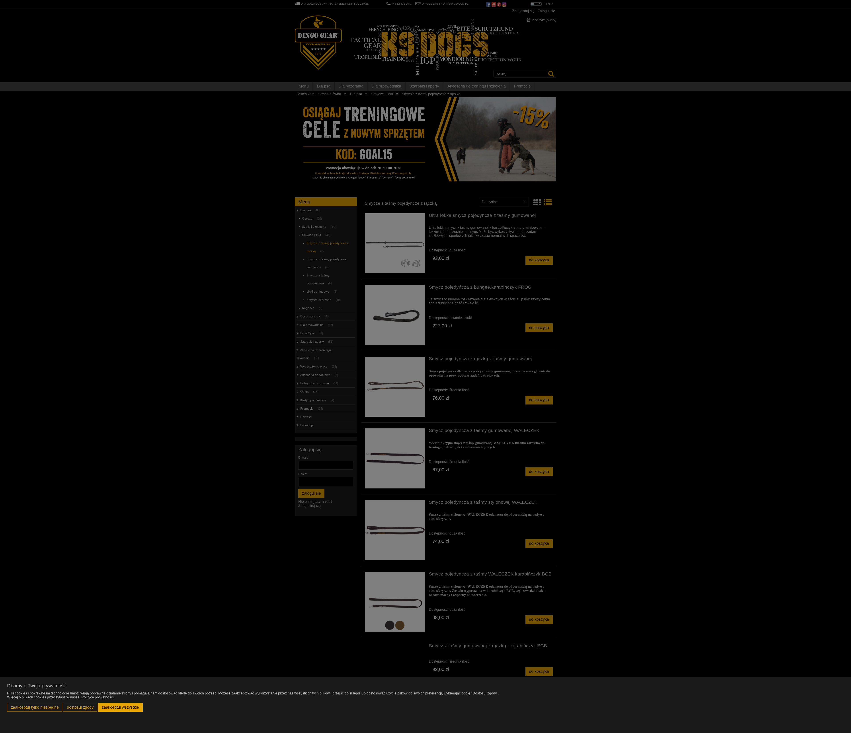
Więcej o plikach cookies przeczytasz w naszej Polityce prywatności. (61, 697)
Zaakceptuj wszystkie (120, 707)
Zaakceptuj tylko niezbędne (35, 707)
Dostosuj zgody (80, 707)
